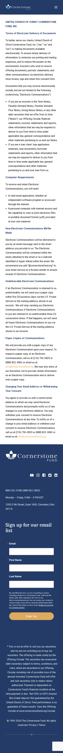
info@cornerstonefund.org (19, 366)
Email (12, 543)
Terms (42, 725)
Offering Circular (15, 659)
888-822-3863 (31, 490)
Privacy (33, 725)
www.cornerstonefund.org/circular (37, 710)
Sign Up (31, 616)
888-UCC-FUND (14, 490)
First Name (15, 560)
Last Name (15, 576)
